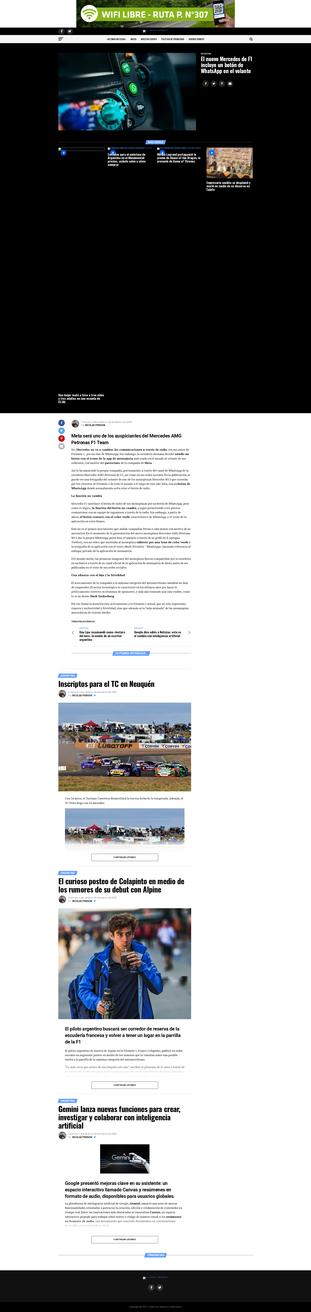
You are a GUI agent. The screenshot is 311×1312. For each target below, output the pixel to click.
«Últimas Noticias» (116, 39)
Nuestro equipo (149, 39)
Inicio (133, 39)
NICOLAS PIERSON (95, 425)
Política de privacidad (172, 39)
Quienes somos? (196, 39)
